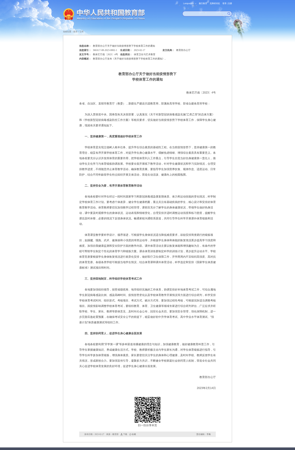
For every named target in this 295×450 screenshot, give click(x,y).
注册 (230, 3)
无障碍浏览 (215, 3)
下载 (125, 434)
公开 (82, 31)
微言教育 (203, 3)
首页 (75, 31)
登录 (224, 3)
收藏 (134, 434)
